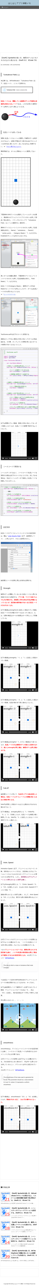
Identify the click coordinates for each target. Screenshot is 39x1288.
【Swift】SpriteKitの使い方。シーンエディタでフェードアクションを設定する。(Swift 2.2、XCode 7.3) (23, 1210)
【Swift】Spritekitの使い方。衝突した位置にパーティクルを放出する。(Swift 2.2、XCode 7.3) (24, 1224)
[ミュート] (33, 458)
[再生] (3, 458)
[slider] (18, 458)
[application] (19, 446)
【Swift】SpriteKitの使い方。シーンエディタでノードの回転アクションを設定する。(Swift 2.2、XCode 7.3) (23, 1239)
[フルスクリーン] (36, 458)
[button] (19, 446)
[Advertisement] (19, 29)
